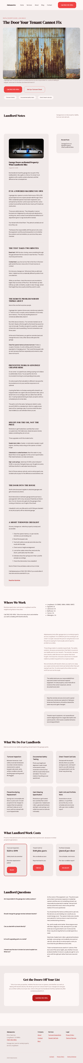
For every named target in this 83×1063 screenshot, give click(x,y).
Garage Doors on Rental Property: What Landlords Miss (24, 163)
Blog (42, 5)
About (37, 5)
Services (29, 5)
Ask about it (65, 868)
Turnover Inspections (54, 1035)
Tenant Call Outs (53, 1038)
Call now (38, 868)
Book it (12, 870)
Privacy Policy (70, 1035)
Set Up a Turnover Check (34, 89)
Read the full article (14, 580)
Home (22, 5)
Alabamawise (11, 5)
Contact (49, 5)
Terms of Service (71, 1038)
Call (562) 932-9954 (67, 5)
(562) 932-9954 (12, 1040)
